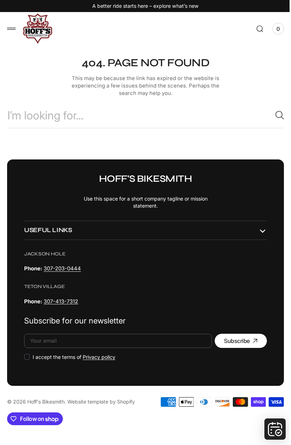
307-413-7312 (61, 301)
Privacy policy (99, 357)
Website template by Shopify (101, 402)
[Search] (271, 115)
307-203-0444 (62, 268)
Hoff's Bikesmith (46, 402)
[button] (11, 28)
